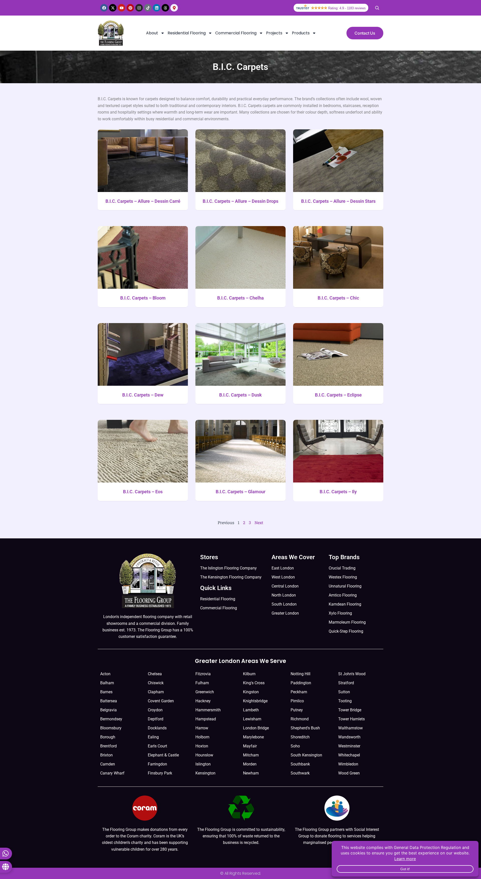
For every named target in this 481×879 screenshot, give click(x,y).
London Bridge (256, 728)
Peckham (299, 692)
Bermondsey (111, 719)
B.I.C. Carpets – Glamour (240, 491)
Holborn (202, 737)
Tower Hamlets (351, 719)
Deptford (155, 719)
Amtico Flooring (343, 595)
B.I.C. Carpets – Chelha (240, 298)
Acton (105, 673)
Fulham (202, 682)
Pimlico (297, 701)
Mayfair (250, 746)
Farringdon (157, 764)
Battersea (108, 701)
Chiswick (156, 682)
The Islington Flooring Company (228, 568)
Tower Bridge (349, 710)
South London (284, 604)
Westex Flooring (343, 577)
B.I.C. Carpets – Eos (143, 491)
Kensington (205, 773)
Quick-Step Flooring (346, 631)
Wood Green (349, 773)
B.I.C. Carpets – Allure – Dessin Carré (142, 201)
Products (301, 33)
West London (283, 577)
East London (283, 568)
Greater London (285, 613)
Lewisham (252, 719)
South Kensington (306, 755)
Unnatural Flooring (345, 586)
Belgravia (108, 710)
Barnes (106, 692)
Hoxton (201, 746)
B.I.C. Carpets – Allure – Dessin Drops (240, 201)
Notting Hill (300, 673)
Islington (203, 764)
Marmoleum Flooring (347, 622)
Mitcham (251, 755)
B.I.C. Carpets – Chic (338, 298)
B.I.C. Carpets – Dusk (240, 395)
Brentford (108, 746)
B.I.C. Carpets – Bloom (143, 298)
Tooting (345, 701)
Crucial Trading (342, 568)
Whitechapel (349, 755)
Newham (251, 773)
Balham (107, 682)
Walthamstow (350, 728)
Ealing (153, 737)
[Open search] (377, 8)
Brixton (106, 755)
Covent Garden (161, 701)
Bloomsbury (111, 728)
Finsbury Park (160, 773)
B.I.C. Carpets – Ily (338, 491)
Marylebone (253, 737)
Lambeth (251, 710)
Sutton (344, 692)
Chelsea (155, 673)
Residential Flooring (187, 33)
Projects (274, 33)
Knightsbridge (255, 701)
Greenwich (204, 692)
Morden (250, 764)
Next (259, 522)
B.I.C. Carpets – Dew (142, 395)
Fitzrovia (203, 673)
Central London (285, 586)
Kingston (251, 692)
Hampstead (205, 719)
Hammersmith (208, 710)
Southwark (300, 773)
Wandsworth (349, 737)
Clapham (156, 692)
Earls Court (157, 746)
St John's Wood (352, 673)
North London (284, 595)
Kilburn (249, 673)
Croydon (155, 710)
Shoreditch (300, 737)
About (152, 33)
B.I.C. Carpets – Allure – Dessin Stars (338, 201)
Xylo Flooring (340, 613)
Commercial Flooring (236, 33)
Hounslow (204, 755)
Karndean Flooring (345, 604)
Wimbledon (348, 764)
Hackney (203, 701)
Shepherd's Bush (305, 728)
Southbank (300, 764)
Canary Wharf (112, 773)
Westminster (349, 746)
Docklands (157, 728)
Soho (295, 746)
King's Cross (254, 682)
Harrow (201, 728)
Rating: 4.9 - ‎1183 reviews (347, 8)
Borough (107, 737)
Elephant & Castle (163, 755)
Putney (297, 710)
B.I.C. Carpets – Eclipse (338, 395)
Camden (107, 764)
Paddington (301, 682)
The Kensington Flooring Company (231, 577)
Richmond (300, 719)
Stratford (346, 682)
